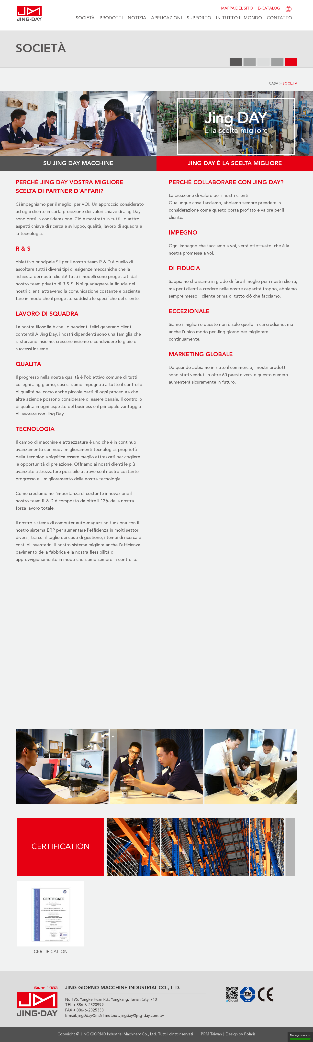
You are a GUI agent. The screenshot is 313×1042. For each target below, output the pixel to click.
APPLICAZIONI (166, 18)
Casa (273, 83)
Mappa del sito (237, 9)
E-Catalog (269, 9)
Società (85, 18)
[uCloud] (232, 994)
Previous (8, 767)
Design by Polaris (241, 1034)
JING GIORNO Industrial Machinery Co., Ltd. (118, 1034)
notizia (137, 18)
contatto (279, 18)
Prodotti (111, 18)
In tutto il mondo (239, 18)
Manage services (300, 1035)
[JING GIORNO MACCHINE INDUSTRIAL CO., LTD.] (29, 13)
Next (305, 767)
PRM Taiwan (211, 1034)
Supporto (199, 18)
